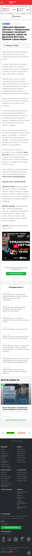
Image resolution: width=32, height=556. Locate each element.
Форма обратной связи (11, 527)
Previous (1, 10)
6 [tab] (15, 420)
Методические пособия (20, 498)
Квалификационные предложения (6, 485)
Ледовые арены (5, 453)
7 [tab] (16, 420)
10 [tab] (21, 420)
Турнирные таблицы (22, 480)
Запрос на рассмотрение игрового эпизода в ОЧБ (22, 502)
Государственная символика (5, 461)
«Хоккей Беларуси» (18, 176)
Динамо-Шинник (11, 267)
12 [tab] (25, 420)
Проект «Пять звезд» (22, 478)
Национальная (20, 449)
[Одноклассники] (16, 278)
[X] (18, 278)
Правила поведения (6, 466)
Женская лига (4, 480)
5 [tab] (13, 420)
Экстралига (3, 472)
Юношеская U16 (21, 457)
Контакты (3, 458)
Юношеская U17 (21, 455)
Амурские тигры (20, 267)
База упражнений (21, 474)
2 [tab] (8, 420)
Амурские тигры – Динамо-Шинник (14, 181)
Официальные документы (4, 456)
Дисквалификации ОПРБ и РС (21, 507)
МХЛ (4, 23)
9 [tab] (20, 420)
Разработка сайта (5, 551)
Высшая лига (4, 474)
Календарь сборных (22, 461)
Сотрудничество (5, 464)
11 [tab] (23, 420)
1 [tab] (7, 420)
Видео (7, 23)
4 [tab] (11, 420)
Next (31, 10)
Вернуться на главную (16, 273)
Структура (3, 451)
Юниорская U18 (21, 453)
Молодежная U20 (21, 451)
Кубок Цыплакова (5, 478)
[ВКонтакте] (13, 278)
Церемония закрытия (6, 482)
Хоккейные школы (21, 472)
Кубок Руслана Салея (6, 476)
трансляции (14, 269)
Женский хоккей (21, 459)
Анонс (19, 269)
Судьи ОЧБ (19, 495)
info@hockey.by (4, 523)
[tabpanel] (16, 402)
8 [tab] (18, 420)
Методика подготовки (22, 476)
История (3, 449)
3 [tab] (10, 420)
